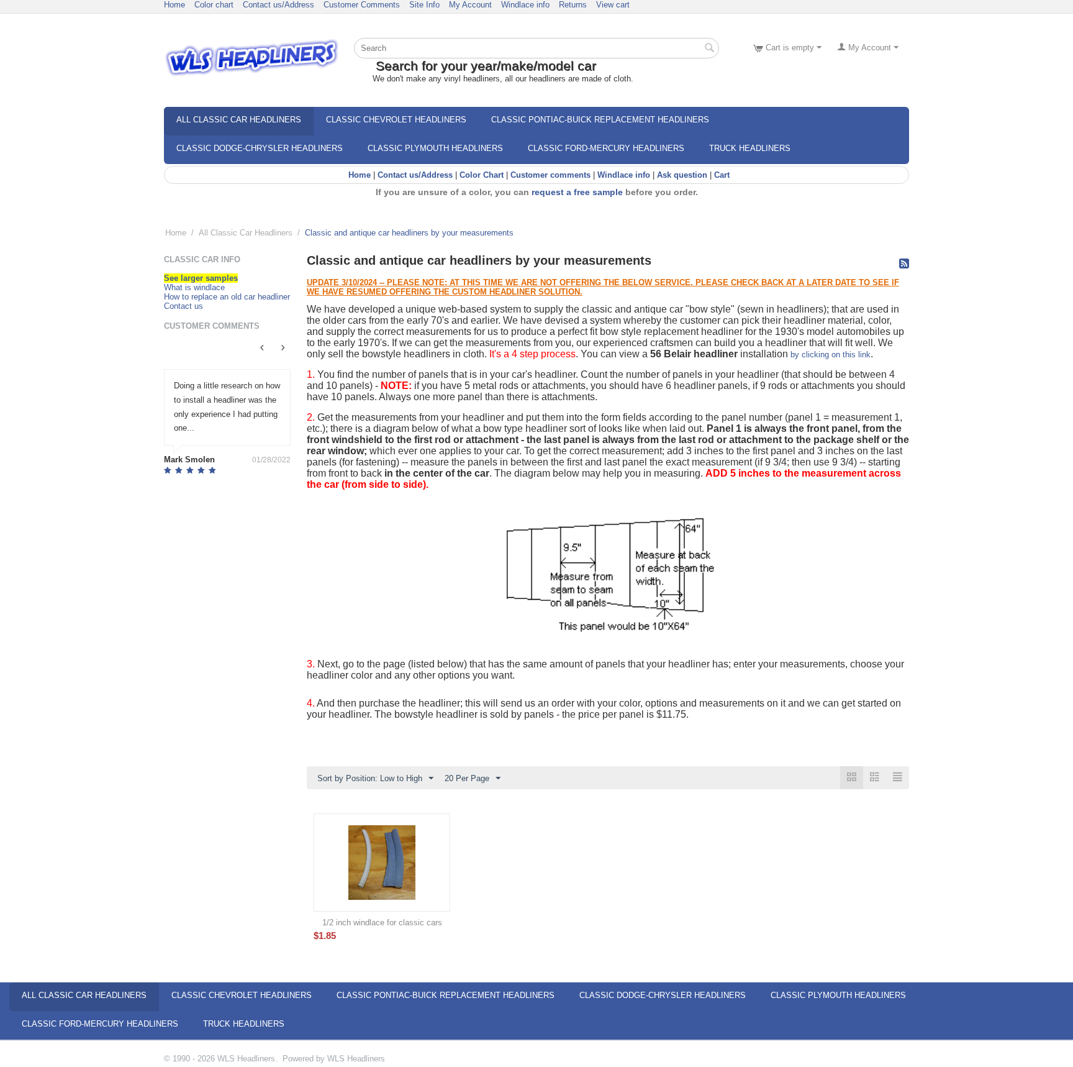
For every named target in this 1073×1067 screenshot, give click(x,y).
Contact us (183, 306)
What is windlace (194, 287)
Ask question (682, 175)
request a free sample (577, 192)
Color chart (213, 4)
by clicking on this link (830, 354)
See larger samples (201, 278)
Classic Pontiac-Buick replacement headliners (600, 119)
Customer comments (550, 175)
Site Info (424, 4)
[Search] (710, 49)
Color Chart (482, 175)
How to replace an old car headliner (227, 296)
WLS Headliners (356, 1058)
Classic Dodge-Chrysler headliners (259, 148)
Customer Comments (362, 4)
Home (174, 4)
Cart (722, 175)
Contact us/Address (278, 4)
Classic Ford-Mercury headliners (606, 148)
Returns (573, 4)
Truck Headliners (749, 148)
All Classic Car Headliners (238, 119)
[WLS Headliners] (251, 57)
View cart (613, 4)
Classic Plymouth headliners (435, 148)
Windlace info (525, 4)
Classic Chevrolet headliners (396, 119)
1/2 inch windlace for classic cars (382, 922)
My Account (470, 4)
